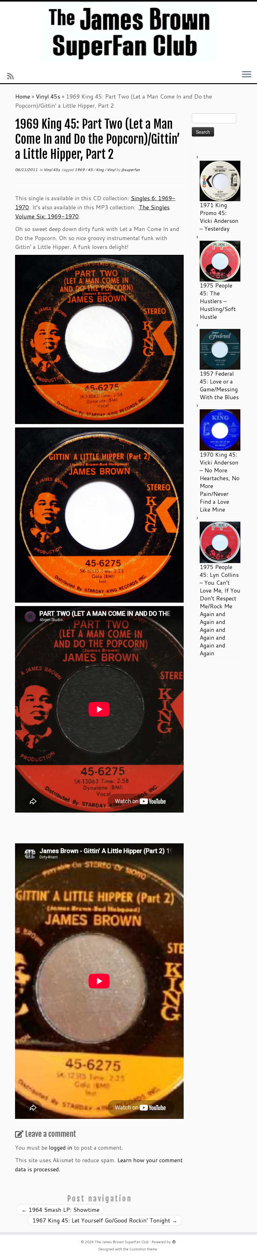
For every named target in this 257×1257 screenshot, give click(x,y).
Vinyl (111, 169)
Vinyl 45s (48, 96)
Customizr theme (143, 1249)
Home (22, 96)
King (100, 169)
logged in (60, 1147)
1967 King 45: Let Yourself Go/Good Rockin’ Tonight (104, 1220)
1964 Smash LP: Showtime (60, 1210)
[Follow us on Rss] (12, 76)
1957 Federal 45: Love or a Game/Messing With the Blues (219, 385)
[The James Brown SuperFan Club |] (128, 32)
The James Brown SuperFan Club (122, 1241)
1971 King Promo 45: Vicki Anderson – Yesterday (219, 217)
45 (91, 169)
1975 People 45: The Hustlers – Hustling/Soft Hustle (218, 301)
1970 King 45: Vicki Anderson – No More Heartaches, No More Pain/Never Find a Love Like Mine (219, 481)
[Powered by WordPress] (174, 1240)
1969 (80, 169)
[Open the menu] (246, 74)
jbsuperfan (130, 169)
